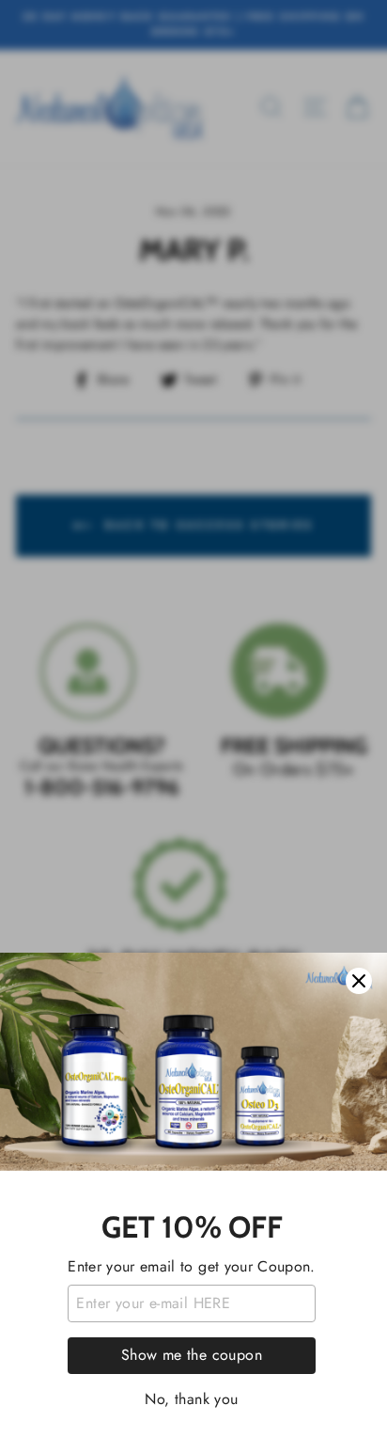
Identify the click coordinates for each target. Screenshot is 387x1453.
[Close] (359, 981)
